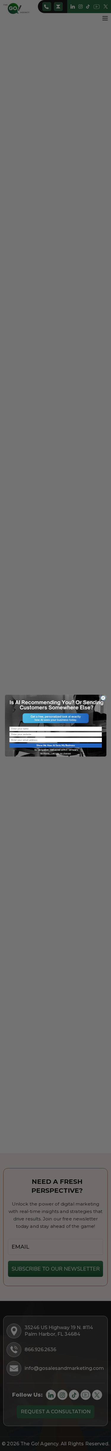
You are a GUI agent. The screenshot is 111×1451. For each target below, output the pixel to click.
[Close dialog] (103, 698)
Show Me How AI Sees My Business (55, 745)
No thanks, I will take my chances (55, 753)
